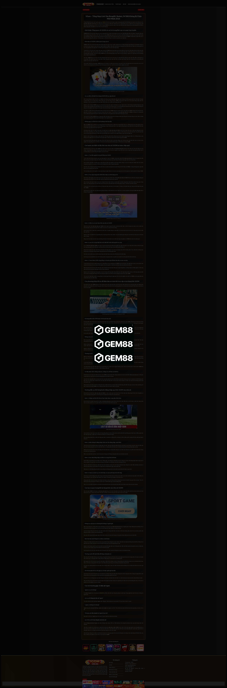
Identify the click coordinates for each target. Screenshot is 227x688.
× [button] (132, 325)
